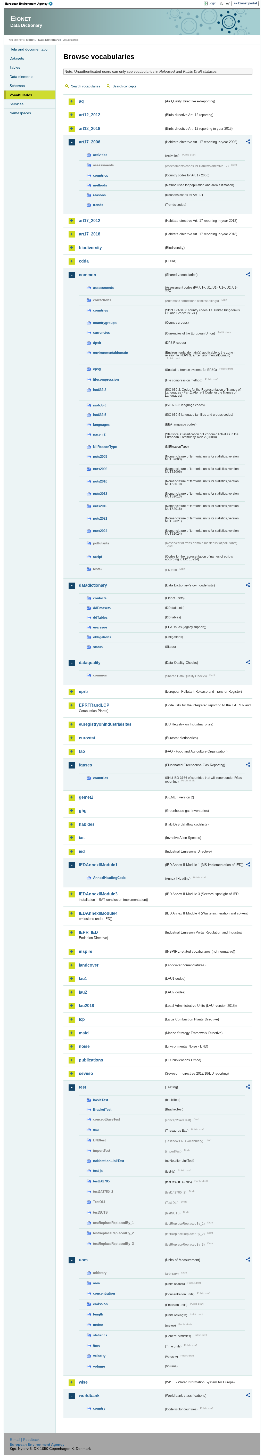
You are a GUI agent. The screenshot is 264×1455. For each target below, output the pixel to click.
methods (100, 185)
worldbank (89, 1395)
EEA (30, 3)
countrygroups (105, 323)
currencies (101, 332)
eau (96, 1130)
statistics (100, 1335)
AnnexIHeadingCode (109, 878)
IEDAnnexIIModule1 (98, 865)
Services (16, 104)
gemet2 (86, 797)
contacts (99, 598)
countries (100, 175)
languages (101, 425)
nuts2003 (100, 457)
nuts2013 (100, 494)
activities (100, 155)
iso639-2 (99, 390)
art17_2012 (89, 220)
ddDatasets (102, 608)
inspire (85, 951)
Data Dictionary (48, 39)
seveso (86, 1073)
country (99, 1408)
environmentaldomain (110, 353)
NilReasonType (105, 447)
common (87, 275)
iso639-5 (99, 415)
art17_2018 (89, 234)
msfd (84, 1033)
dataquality (90, 662)
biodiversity (90, 248)
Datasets (17, 58)
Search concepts (124, 86)
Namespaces (20, 113)
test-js (98, 1171)
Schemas (17, 86)
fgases (85, 765)
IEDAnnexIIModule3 (98, 894)
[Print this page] (222, 3)
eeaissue (100, 627)
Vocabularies (21, 95)
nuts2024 (100, 531)
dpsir (97, 343)
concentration (104, 1293)
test (82, 1087)
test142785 (101, 1181)
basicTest (100, 1100)
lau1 (83, 978)
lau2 (83, 992)
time (96, 1345)
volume (99, 1366)
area (96, 1283)
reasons (99, 195)
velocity (99, 1356)
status (98, 647)
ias (82, 838)
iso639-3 (99, 405)
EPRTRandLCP (94, 705)
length (98, 1314)
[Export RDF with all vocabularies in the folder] (248, 142)
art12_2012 (89, 115)
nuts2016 (100, 506)
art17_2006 (89, 142)
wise (83, 1382)
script (97, 557)
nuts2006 (100, 469)
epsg (97, 369)
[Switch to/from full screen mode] (229, 3)
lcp (82, 1019)
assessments (103, 288)
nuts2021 (100, 518)
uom (83, 1260)
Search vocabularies (85, 86)
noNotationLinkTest (108, 1161)
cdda (84, 261)
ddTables (100, 617)
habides (87, 824)
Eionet (30, 39)
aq (81, 101)
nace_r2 (99, 434)
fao (82, 751)
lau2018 (86, 1005)
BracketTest (102, 1109)
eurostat (87, 738)
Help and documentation (30, 49)
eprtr (83, 691)
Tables (15, 67)
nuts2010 (100, 481)
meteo (98, 1325)
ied (82, 851)
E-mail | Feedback (24, 1439)
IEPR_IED (88, 932)
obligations (102, 637)
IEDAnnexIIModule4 (98, 913)
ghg (83, 810)
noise (84, 1046)
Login (213, 3)
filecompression (106, 379)
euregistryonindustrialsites (105, 724)
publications (91, 1060)
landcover (88, 965)
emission (100, 1304)
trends (98, 205)
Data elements (21, 77)
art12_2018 (89, 128)
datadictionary (93, 585)
